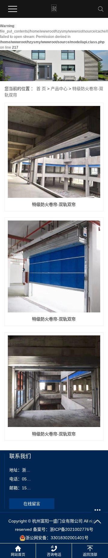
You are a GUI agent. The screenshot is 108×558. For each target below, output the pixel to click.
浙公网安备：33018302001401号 (57, 537)
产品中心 (59, 88)
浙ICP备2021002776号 (71, 529)
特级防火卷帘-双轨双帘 (54, 204)
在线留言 (31, 503)
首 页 (41, 88)
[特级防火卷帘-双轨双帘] (54, 152)
